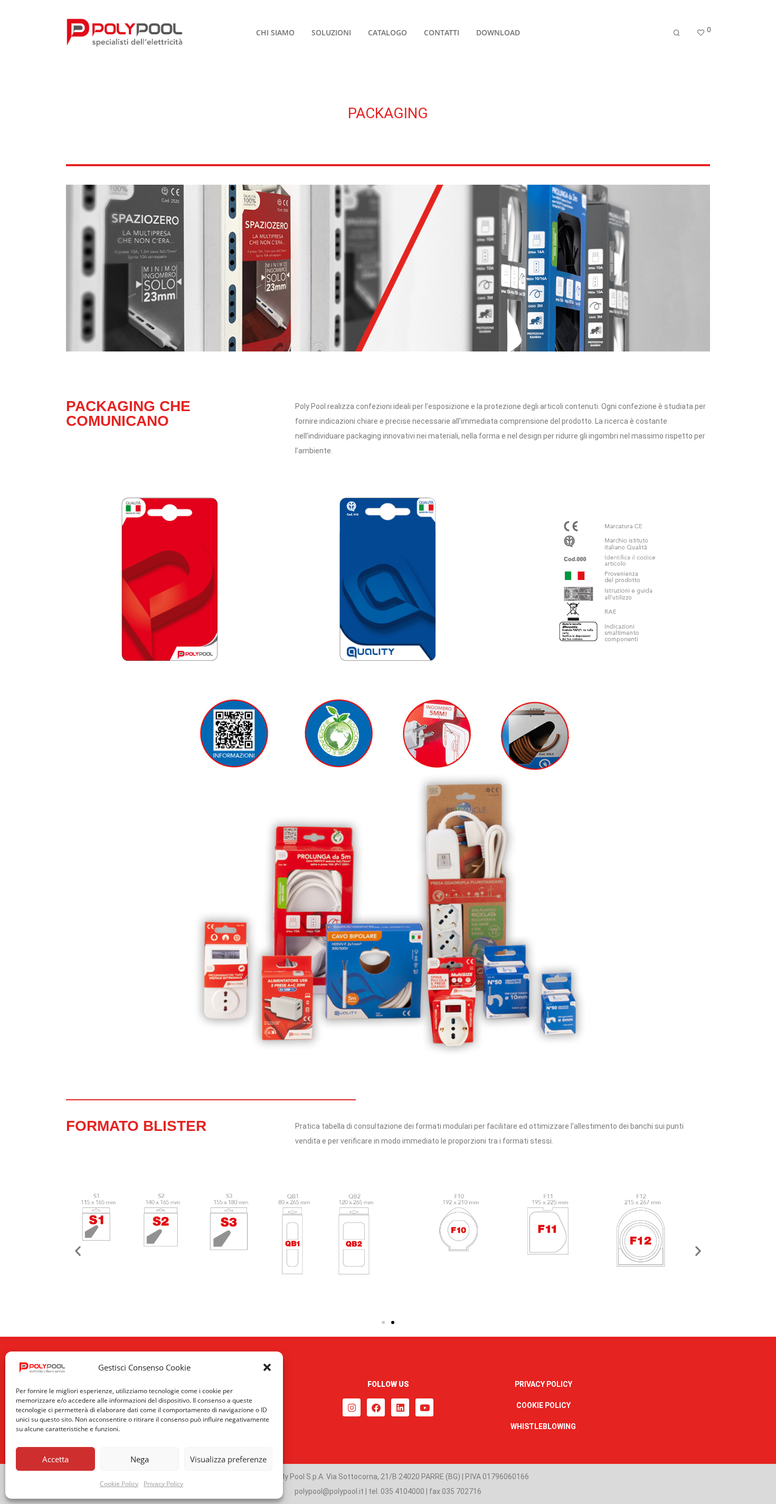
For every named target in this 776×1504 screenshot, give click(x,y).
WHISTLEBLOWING (543, 1426)
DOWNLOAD (498, 32)
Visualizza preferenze (228, 1459)
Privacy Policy (163, 1483)
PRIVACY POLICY (543, 1384)
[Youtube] (424, 1407)
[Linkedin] (400, 1407)
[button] (267, 1367)
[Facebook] (376, 1407)
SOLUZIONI (331, 32)
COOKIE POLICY (543, 1405)
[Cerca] (677, 33)
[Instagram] (352, 1407)
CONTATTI (441, 32)
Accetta (55, 1459)
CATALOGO (387, 32)
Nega (139, 1459)
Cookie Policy (119, 1483)
